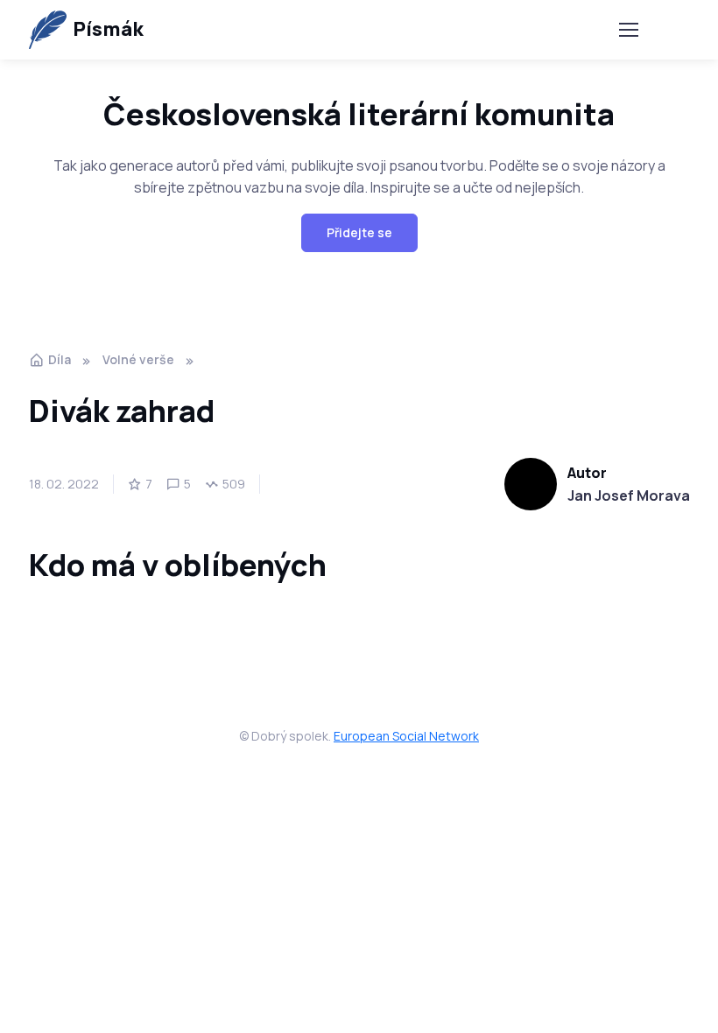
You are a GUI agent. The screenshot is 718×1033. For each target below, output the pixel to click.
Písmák (108, 29)
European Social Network (406, 735)
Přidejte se (359, 232)
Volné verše (138, 359)
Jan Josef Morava (628, 495)
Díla (59, 359)
